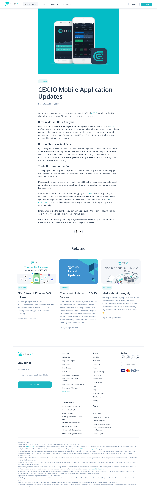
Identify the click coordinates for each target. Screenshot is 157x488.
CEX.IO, (112, 126)
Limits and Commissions (71, 406)
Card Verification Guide (70, 426)
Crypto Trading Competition (72, 433)
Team (95, 368)
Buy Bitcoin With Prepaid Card (73, 384)
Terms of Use (97, 375)
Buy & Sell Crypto (68, 361)
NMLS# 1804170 (31, 447)
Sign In (134, 4)
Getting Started (67, 413)
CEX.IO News (43, 81)
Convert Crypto (98, 433)
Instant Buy (66, 357)
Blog (94, 390)
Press (95, 386)
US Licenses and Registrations (89, 449)
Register (147, 4)
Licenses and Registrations (96, 469)
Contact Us (97, 364)
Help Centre (97, 397)
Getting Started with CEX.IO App (72, 418)
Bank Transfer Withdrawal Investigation (102, 429)
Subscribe (34, 384)
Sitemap (95, 400)
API (94, 410)
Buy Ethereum (67, 368)
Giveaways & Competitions (71, 430)
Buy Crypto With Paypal (70, 375)
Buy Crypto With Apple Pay (71, 388)
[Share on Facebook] (76, 231)
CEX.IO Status (130, 364)
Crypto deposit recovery (101, 424)
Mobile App (97, 413)
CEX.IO (94, 113)
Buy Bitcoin (66, 364)
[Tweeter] (81, 231)
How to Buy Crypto (69, 410)
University (96, 361)
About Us (96, 357)
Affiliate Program (99, 421)
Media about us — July (116, 293)
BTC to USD (66, 372)
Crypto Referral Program (101, 417)
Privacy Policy (97, 379)
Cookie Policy (97, 382)
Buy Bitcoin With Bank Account (70, 379)
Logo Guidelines (98, 393)
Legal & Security (98, 372)
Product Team (43, 104)
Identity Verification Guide (71, 423)
